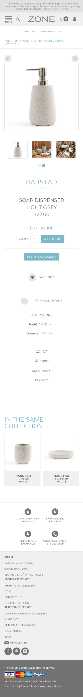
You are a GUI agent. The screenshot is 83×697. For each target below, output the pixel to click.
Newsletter (18, 642)
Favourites (46, 277)
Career (58, 686)
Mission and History (18, 563)
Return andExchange (28, 542)
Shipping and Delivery (55, 520)
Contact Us (28, 31)
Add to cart (53, 239)
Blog (7, 636)
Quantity (24, 238)
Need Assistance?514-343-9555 (55, 542)
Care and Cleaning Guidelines (25, 613)
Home (8, 41)
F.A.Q (7, 591)
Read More (50, 9)
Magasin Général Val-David (23, 575)
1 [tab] (39, 165)
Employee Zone (45, 686)
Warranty (11, 619)
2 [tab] (43, 165)
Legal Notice (13, 631)
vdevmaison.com (16, 569)
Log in (74, 19)
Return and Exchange (20, 625)
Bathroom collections (48, 41)
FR (60, 31)
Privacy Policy (27, 686)
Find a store (47, 31)
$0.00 (64, 19)
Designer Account (17, 603)
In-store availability (41, 256)
